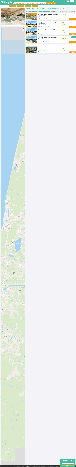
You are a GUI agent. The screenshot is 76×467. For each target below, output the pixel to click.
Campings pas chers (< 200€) (48, 1)
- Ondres (43, 15)
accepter (35, 466)
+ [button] (23, 28)
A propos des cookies (57, 466)
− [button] (23, 30)
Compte (71, 1)
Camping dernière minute (60, 1)
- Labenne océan (45, 49)
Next (23, 16)
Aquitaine (40, 15)
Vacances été (38, 1)
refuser (31, 466)
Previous (2, 16)
